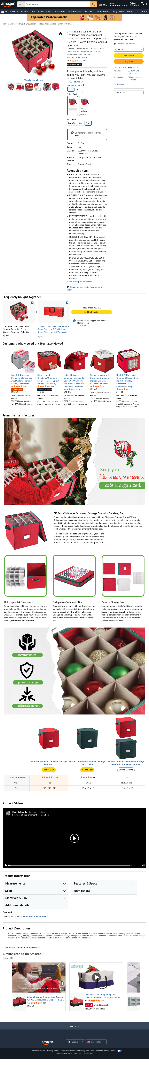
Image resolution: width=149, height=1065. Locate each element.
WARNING (10, 947)
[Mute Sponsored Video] (61, 989)
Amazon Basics (45, 11)
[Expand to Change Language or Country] (106, 5)
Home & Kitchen (9, 24)
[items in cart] (144, 4)
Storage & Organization (26, 24)
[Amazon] (8, 4)
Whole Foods (102, 11)
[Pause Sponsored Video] (61, 984)
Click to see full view (33, 80)
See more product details (80, 281)
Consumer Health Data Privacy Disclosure (77, 1051)
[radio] (11, 87)
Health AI (14, 11)
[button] (4, 11)
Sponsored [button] (7, 958)
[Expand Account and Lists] (126, 5)
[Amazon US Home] (47, 1043)
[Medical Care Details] (34, 11)
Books (130, 11)
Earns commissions (37, 812)
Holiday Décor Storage (47, 24)
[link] (54, 312)
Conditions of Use (38, 1051)
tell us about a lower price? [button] (34, 916)
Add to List (120, 92)
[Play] (5, 865)
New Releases (75, 11)
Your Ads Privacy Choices (106, 1051)
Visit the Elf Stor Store (77, 57)
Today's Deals (118, 11)
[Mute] (143, 865)
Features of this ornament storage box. (30, 814)
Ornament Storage (65, 24)
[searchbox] (57, 4)
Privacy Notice (53, 1051)
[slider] (69, 865)
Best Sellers (60, 11)
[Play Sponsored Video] (96, 977)
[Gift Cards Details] (146, 11)
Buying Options (126, 770)
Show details (82, 325)
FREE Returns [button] (73, 82)
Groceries (89, 11)
